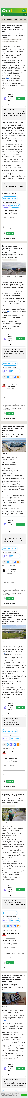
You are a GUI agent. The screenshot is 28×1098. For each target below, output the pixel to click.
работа (7, 78)
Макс (7, 206)
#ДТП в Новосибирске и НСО (10, 260)
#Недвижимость (13, 41)
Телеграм (16, 206)
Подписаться (20, 98)
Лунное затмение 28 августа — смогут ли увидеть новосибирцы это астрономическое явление (14, 904)
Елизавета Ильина (11, 569)
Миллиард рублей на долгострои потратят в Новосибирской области (14, 187)
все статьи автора (10, 388)
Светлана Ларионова (12, 384)
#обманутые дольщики (16, 39)
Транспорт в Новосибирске (9, 19)
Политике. (8, 1096)
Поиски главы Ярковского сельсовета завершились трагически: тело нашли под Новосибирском (15, 1083)
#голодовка (5, 41)
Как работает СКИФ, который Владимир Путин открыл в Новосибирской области (12, 722)
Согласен (23, 1095)
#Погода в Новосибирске (9, 806)
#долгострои (6, 39)
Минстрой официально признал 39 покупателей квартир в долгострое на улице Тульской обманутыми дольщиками (14, 114)
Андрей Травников (18, 515)
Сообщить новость (11, 198)
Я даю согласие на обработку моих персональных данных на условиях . (14, 225)
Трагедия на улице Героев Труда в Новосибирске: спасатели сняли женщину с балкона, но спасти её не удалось (14, 354)
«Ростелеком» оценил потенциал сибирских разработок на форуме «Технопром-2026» (14, 539)
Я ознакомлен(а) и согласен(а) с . (12, 228)
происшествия (6, 311)
